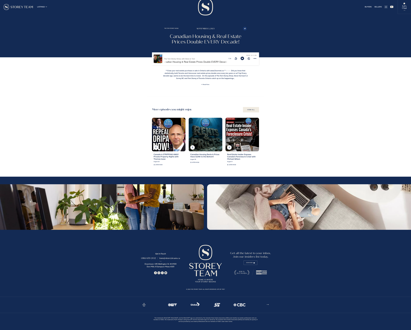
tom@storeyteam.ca (169, 258)
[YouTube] (391, 8)
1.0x (229, 58)
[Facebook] (155, 272)
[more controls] (255, 58)
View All (251, 109)
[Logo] (18, 7)
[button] (385, 7)
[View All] (268, 304)
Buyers (368, 7)
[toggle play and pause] (242, 58)
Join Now (249, 262)
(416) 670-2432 (148, 258)
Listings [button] (41, 7)
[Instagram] (158, 272)
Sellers (378, 7)
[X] (162, 272)
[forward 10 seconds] (248, 58)
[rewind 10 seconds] (235, 58)
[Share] (245, 28)
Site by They (221, 289)
